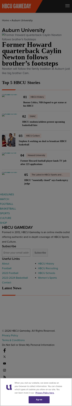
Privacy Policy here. (44, 392)
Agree (39, 399)
